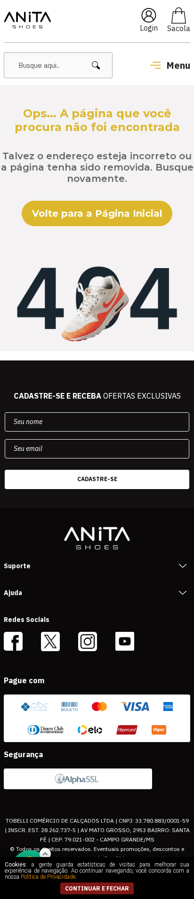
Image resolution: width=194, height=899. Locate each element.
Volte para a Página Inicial (97, 213)
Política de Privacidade (48, 877)
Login (149, 28)
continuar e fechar (97, 888)
